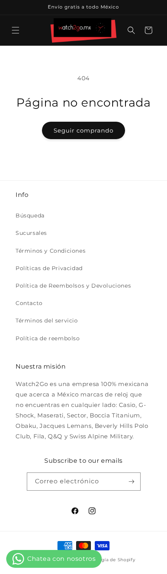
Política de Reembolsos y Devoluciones (73, 285)
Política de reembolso (48, 338)
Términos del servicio (47, 320)
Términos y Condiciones (50, 250)
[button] (15, 30)
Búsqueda (30, 215)
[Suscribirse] (131, 481)
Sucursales (31, 232)
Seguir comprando (83, 130)
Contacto (29, 303)
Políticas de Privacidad (49, 268)
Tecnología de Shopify (109, 559)
